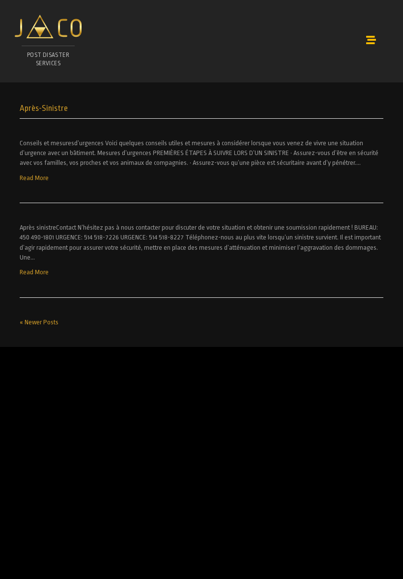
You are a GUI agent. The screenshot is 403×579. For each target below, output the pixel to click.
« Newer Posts (39, 322)
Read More (34, 178)
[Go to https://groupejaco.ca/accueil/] (48, 44)
